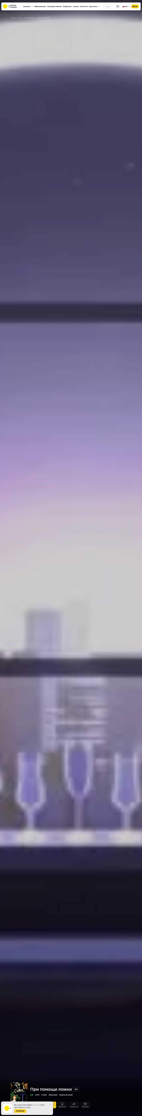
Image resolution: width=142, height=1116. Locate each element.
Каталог (27, 6)
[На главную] (11, 6)
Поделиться (74, 1106)
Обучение (85, 1106)
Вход (135, 6)
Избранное (62, 1106)
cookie (35, 1105)
